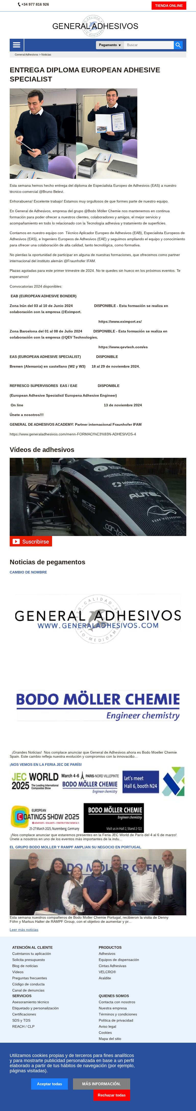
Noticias (46, 54)
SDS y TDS (21, 1020)
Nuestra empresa (113, 1008)
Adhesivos (107, 954)
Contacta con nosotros (117, 1002)
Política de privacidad (116, 1020)
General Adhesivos (26, 54)
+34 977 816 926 (35, 4)
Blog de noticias (25, 966)
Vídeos (17, 972)
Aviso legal (107, 1026)
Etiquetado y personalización (35, 1008)
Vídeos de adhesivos (42, 449)
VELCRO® (107, 972)
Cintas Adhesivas (112, 966)
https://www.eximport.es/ (120, 321)
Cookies (105, 1032)
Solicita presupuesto (28, 960)
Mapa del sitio (110, 1039)
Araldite (105, 978)
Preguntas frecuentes (29, 978)
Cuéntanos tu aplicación (31, 954)
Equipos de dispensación (119, 960)
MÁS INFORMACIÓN (101, 1084)
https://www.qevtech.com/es (123, 347)
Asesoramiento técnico (30, 1002)
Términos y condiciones (118, 1014)
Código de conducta (28, 984)
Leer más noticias (24, 930)
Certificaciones (24, 1014)
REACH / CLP (23, 1026)
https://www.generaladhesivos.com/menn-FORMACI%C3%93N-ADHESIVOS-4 (73, 434)
